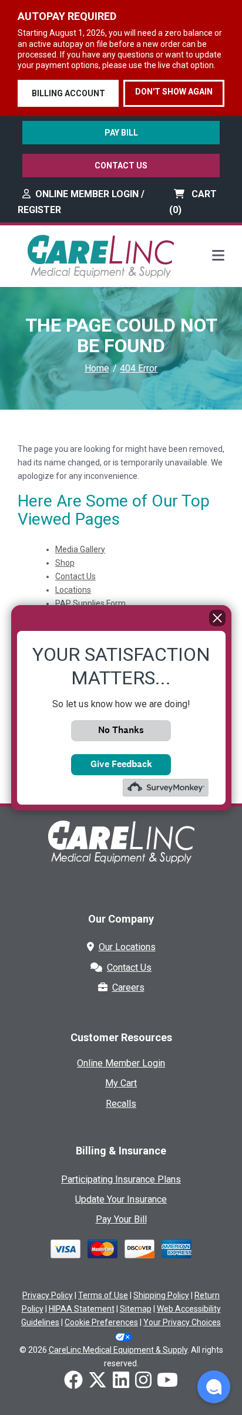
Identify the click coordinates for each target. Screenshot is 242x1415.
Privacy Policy (47, 1295)
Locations (73, 590)
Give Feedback (121, 764)
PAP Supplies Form (90, 603)
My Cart (121, 1083)
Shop (65, 563)
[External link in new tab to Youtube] (167, 1381)
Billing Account (68, 93)
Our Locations (127, 947)
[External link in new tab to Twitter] (97, 1381)
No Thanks (121, 730)
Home (97, 368)
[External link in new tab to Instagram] (143, 1381)
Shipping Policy (161, 1295)
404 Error (138, 368)
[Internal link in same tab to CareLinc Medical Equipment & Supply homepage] (100, 255)
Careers (128, 987)
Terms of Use (103, 1295)
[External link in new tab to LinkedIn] (121, 1381)
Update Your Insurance (121, 1199)
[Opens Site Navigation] (218, 256)
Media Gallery (80, 549)
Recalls (121, 1103)
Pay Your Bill (121, 1219)
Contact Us (121, 165)
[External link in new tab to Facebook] (73, 1381)
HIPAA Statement (82, 1308)
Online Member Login (121, 1063)
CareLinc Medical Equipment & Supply (118, 1350)
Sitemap (136, 1308)
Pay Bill (121, 132)
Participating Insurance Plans (121, 1179)
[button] (213, 1386)
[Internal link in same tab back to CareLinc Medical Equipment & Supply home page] (121, 850)
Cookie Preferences (101, 1322)
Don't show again (174, 91)
